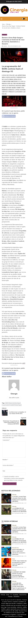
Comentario (6, 440)
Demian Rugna (18, 405)
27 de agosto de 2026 (18, 503)
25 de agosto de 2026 (18, 556)
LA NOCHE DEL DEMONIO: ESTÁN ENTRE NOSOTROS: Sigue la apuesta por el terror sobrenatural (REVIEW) (19, 587)
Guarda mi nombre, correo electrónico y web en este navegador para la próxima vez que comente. (14, 478)
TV (11, 594)
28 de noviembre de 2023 (15, 46)
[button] (1, 18)
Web (4, 471)
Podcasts (10, 596)
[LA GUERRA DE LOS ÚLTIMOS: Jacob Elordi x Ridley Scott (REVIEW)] (6, 510)
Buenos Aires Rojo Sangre (14, 403)
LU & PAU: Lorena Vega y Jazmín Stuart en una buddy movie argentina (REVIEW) (19, 499)
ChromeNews (11, 616)
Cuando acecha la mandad (8, 405)
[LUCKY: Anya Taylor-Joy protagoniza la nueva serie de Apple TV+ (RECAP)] (6, 563)
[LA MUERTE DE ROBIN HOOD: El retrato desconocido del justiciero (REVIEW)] (6, 574)
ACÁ (23, 363)
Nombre (5, 459)
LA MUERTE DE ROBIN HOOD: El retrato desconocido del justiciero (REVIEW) (18, 574)
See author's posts (14, 398)
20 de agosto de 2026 (18, 578)
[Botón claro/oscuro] (23, 18)
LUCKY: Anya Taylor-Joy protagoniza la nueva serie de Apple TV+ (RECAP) (19, 563)
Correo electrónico (8, 465)
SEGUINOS (16, 596)
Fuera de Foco (15, 547)
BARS (7, 403)
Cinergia (5, 46)
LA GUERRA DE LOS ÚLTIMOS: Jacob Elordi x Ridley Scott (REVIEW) (19, 509)
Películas (4, 34)
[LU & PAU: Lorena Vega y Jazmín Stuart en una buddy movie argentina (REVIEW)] (6, 498)
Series (13, 559)
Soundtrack (15, 594)
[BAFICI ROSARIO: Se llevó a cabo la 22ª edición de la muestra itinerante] (6, 552)
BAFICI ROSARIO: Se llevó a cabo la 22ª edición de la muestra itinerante (18, 552)
